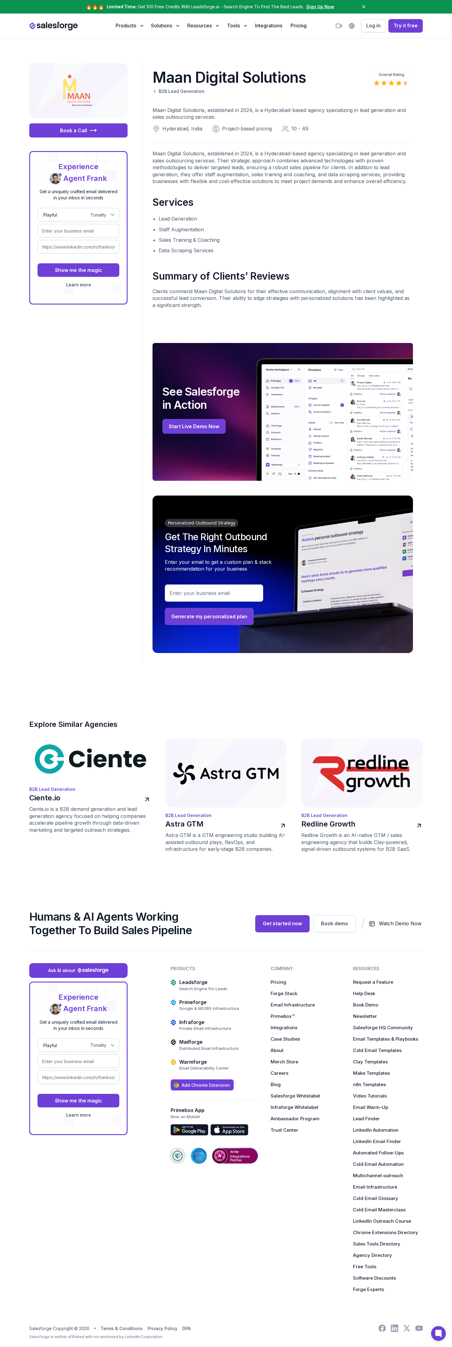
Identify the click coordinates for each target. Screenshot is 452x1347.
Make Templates (371, 1073)
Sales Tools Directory (376, 1244)
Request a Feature (373, 982)
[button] (129, 25)
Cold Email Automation (378, 1164)
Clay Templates (370, 1062)
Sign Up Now (320, 6)
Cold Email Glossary (375, 1198)
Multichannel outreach (378, 1175)
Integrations (268, 25)
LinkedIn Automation (375, 1130)
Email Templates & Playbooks (385, 1039)
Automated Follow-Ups (378, 1153)
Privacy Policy (162, 1328)
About (277, 1050)
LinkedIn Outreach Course (382, 1221)
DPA (186, 1328)
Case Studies (285, 1039)
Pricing (299, 25)
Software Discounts (374, 1278)
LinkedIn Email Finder (377, 1141)
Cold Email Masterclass (379, 1210)
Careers (279, 1073)
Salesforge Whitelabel (295, 1096)
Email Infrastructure (293, 1005)
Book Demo (365, 1005)
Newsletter (365, 1016)
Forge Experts (368, 1289)
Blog (276, 1084)
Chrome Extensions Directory (385, 1232)
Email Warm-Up (370, 1107)
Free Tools (364, 1266)
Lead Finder (366, 1119)
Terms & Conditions (122, 1328)
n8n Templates (369, 1084)
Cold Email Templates (377, 1050)
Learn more (78, 284)
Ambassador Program (295, 1119)
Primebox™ (283, 1016)
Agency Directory (372, 1255)
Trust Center (284, 1130)
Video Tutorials (370, 1096)
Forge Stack (284, 993)
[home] (53, 25)
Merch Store (284, 1062)
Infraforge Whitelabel (294, 1107)
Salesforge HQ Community (383, 1027)
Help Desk (364, 993)
